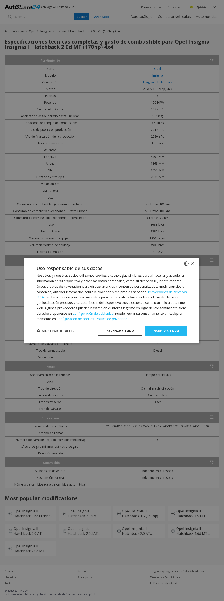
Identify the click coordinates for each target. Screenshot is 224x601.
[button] (55, 330)
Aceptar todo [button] (166, 330)
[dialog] (112, 300)
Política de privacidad (111, 318)
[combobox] (186, 263)
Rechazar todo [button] (120, 330)
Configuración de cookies (75, 318)
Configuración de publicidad (93, 313)
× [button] (192, 263)
